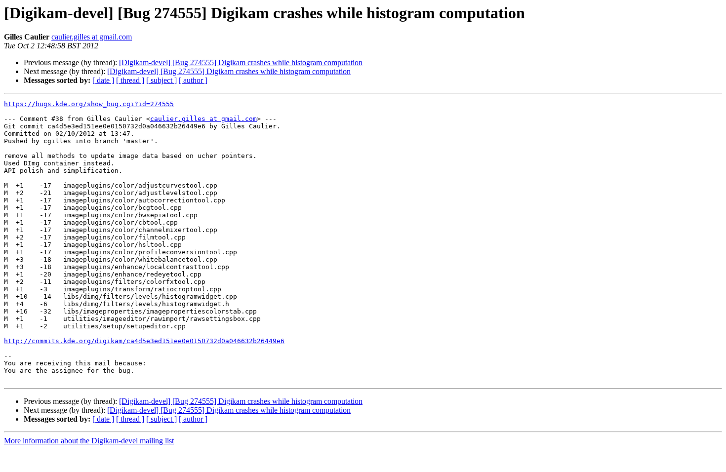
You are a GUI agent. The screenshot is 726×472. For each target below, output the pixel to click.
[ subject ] (161, 80)
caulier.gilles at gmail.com (91, 37)
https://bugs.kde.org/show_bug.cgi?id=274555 (89, 104)
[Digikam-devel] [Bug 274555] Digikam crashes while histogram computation (241, 62)
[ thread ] (130, 80)
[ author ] (193, 80)
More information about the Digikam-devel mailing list (89, 440)
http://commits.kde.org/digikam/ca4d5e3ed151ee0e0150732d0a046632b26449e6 (144, 341)
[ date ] (103, 80)
